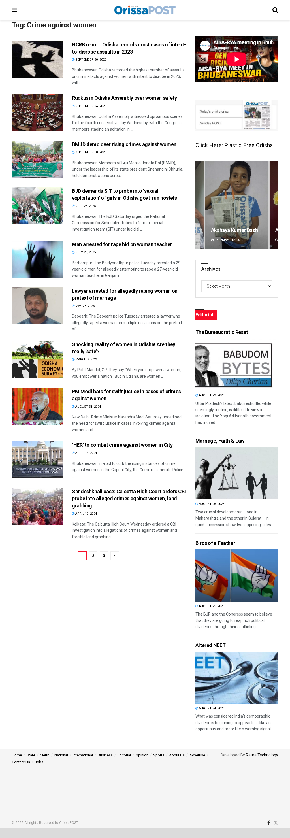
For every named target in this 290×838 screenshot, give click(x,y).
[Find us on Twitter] (276, 823)
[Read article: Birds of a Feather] (225, 575)
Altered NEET (210, 645)
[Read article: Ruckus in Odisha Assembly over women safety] (37, 112)
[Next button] (274, 205)
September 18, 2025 (90, 152)
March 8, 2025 (85, 359)
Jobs (39, 762)
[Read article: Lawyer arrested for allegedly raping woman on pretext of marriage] (37, 305)
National (61, 755)
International (83, 755)
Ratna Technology (262, 755)
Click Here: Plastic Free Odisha (234, 145)
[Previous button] (199, 205)
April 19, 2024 (85, 453)
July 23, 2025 (85, 252)
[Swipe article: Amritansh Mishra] (236, 205)
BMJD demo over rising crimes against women (124, 144)
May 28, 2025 (84, 306)
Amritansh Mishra (231, 230)
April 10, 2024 (85, 514)
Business (105, 755)
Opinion (142, 755)
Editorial (124, 755)
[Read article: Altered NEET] (225, 678)
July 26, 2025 (85, 206)
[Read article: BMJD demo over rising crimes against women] (37, 159)
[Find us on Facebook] (268, 823)
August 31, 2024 (87, 407)
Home (17, 755)
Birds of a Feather (215, 543)
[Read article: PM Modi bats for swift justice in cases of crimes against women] (37, 406)
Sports (158, 755)
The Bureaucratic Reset (221, 332)
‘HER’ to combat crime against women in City (122, 445)
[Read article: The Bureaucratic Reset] (225, 365)
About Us (177, 755)
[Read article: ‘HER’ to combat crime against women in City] (37, 459)
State (31, 755)
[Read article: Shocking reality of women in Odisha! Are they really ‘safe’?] (37, 359)
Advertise (197, 755)
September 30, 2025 (90, 59)
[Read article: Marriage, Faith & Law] (225, 473)
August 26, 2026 (211, 504)
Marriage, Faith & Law (219, 441)
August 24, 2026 (211, 708)
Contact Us (21, 762)
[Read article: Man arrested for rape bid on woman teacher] (37, 259)
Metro (45, 755)
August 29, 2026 (211, 395)
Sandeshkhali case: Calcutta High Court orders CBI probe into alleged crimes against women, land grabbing (129, 498)
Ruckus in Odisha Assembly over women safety (124, 98)
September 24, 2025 (90, 106)
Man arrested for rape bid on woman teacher (122, 244)
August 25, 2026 (211, 606)
